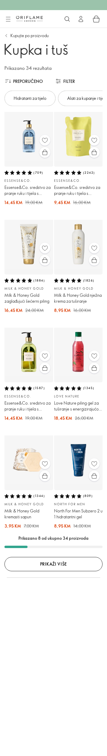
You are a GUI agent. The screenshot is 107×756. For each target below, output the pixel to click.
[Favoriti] (45, 140)
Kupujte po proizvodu (29, 35)
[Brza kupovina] (45, 152)
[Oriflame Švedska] (29, 18)
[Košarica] (96, 19)
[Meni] (8, 19)
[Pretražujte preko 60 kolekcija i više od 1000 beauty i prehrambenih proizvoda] (67, 19)
